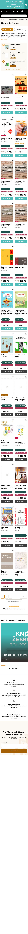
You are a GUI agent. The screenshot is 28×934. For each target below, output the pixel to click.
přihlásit (14, 751)
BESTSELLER (13, 49)
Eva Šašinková (4, 314)
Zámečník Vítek (18, 141)
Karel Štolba (3, 141)
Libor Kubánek (18, 97)
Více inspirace (13, 668)
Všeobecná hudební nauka (17, 53)
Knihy (6, 19)
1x (23, 143)
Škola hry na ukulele (16, 44)
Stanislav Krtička (4, 574)
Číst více (3, 39)
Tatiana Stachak (4, 530)
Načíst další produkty (13, 69)
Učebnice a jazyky (13, 19)
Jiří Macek (17, 530)
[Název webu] (4, 11)
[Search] (24, 16)
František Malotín (4, 445)
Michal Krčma (4, 270)
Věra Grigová (12, 54)
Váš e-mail (4, 742)
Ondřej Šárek (12, 45)
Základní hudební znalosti (17, 61)
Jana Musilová (18, 575)
